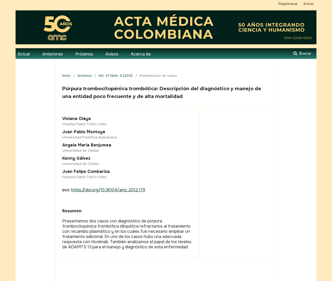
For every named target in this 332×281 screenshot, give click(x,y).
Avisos (112, 54)
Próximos (84, 54)
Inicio (66, 75)
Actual (24, 54)
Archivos (85, 75)
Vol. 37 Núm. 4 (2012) (116, 75)
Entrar (309, 4)
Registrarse (288, 4)
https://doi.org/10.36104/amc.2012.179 (108, 190)
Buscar (304, 53)
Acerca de (141, 54)
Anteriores (52, 54)
